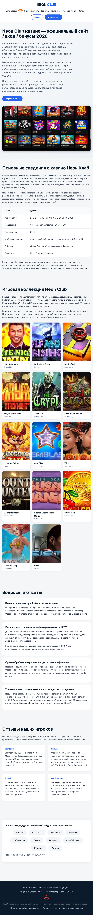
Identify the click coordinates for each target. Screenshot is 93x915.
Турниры (65, 11)
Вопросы (82, 11)
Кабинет (37, 17)
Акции (74, 11)
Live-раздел (14, 11)
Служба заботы (31, 11)
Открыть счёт (53, 17)
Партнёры (55, 11)
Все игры (45, 11)
